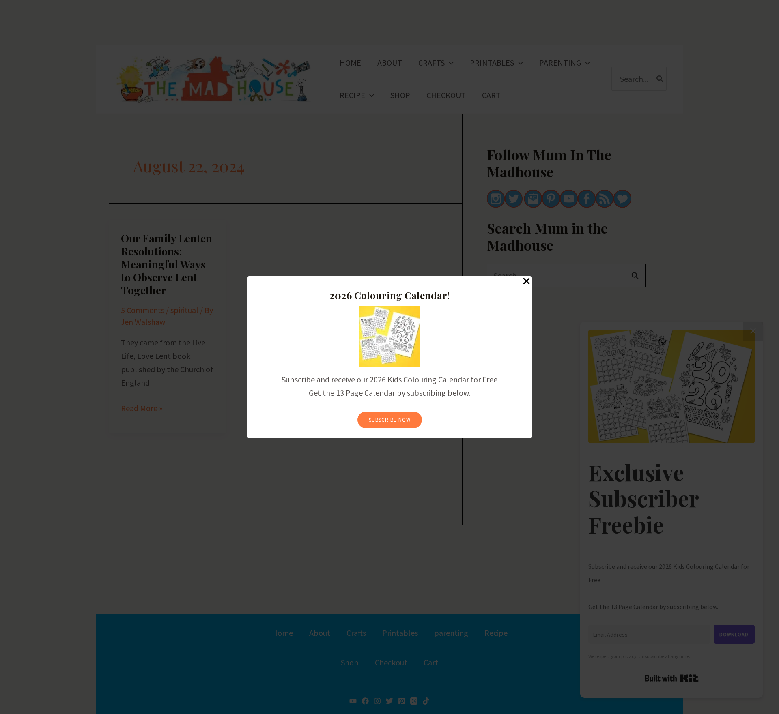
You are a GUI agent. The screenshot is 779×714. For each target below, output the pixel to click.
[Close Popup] (526, 281)
